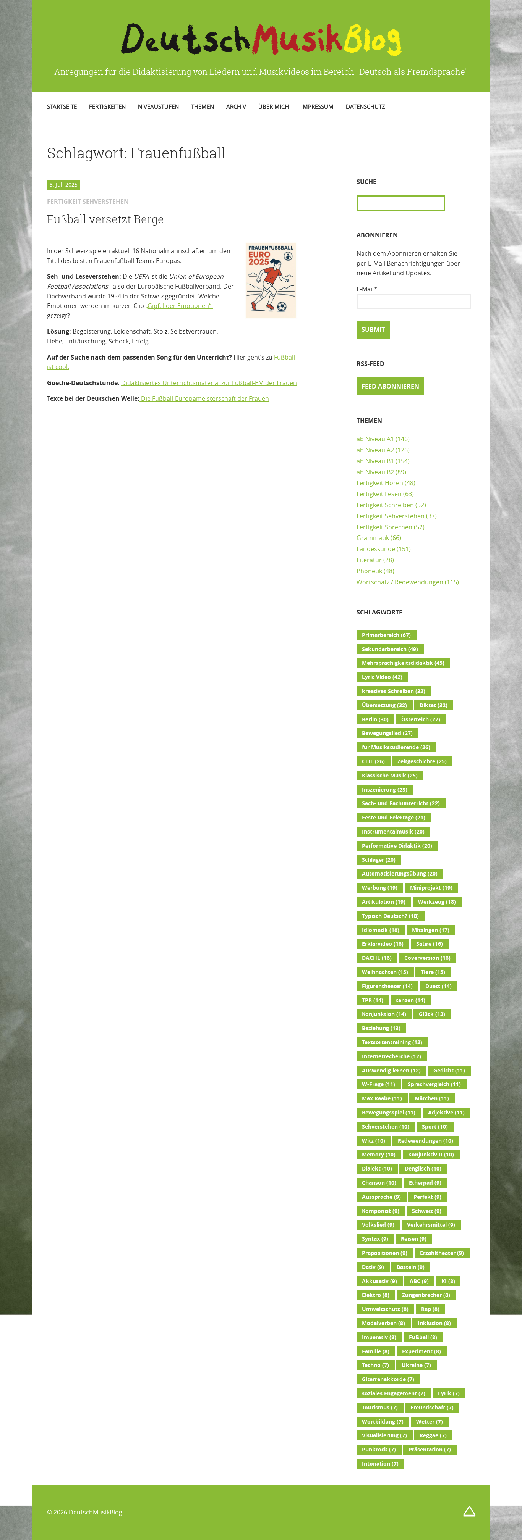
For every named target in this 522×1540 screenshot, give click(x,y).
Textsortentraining (392, 1042)
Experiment (421, 1351)
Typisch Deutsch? (390, 916)
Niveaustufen (158, 106)
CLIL (373, 761)
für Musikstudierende (396, 747)
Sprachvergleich (434, 1084)
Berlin (375, 719)
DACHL (377, 958)
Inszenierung (384, 789)
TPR (372, 1000)
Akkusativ (379, 1281)
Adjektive (446, 1112)
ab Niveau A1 (375, 439)
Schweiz (426, 1211)
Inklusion (434, 1323)
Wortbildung (383, 1422)
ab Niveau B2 (375, 472)
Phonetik (369, 571)
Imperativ (379, 1337)
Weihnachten (385, 972)
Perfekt (427, 1197)
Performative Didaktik (397, 846)
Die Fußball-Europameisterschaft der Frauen (205, 398)
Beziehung (381, 1028)
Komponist (380, 1211)
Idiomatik (380, 930)
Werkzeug (437, 902)
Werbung (379, 888)
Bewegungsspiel (388, 1112)
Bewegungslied (387, 733)
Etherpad (425, 1183)
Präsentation (430, 1449)
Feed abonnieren (390, 386)
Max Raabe (382, 1098)
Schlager (379, 860)
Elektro (375, 1295)
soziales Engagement (393, 1393)
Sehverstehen (385, 1126)
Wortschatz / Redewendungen (400, 582)
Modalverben (383, 1323)
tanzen (410, 1000)
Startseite (62, 106)
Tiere (433, 972)
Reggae (433, 1435)
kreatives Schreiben (393, 691)
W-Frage (378, 1084)
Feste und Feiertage (393, 817)
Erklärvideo (383, 944)
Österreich (420, 719)
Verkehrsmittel (431, 1225)
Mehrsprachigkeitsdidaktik (403, 663)
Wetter (429, 1422)
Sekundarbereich (390, 649)
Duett (438, 986)
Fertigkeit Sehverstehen (391, 516)
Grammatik (373, 538)
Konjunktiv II (431, 1154)
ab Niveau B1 (375, 461)
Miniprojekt (431, 888)
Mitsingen (430, 930)
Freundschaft (432, 1407)
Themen (202, 106)
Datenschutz (365, 106)
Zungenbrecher (426, 1295)
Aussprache (381, 1197)
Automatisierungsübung (400, 873)
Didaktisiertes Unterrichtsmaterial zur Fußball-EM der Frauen (209, 383)
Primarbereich (386, 635)
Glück (432, 1014)
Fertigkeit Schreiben (385, 505)
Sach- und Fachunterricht (401, 803)
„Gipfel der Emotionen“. (179, 306)
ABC (419, 1281)
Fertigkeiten (107, 106)
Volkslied (378, 1225)
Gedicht (449, 1070)
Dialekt (377, 1168)
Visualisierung (384, 1435)
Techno (375, 1365)
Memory (379, 1154)
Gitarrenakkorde (388, 1379)
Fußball (423, 1337)
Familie (375, 1351)
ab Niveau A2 (375, 450)
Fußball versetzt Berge (105, 219)
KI (448, 1281)
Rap (430, 1309)
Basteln (411, 1267)
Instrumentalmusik (393, 831)
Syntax (375, 1239)
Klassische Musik (390, 775)
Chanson (379, 1183)
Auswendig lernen (391, 1070)
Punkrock (379, 1449)
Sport (435, 1126)
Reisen (413, 1239)
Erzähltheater (442, 1253)
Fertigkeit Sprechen (384, 527)
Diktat (433, 705)
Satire (429, 944)
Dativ (373, 1267)
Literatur (369, 560)
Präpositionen (384, 1253)
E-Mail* (367, 289)
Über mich (273, 106)
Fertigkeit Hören (380, 483)
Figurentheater (387, 986)
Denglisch (423, 1168)
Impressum (317, 106)
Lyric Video (382, 677)
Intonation (380, 1463)
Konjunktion (384, 1014)
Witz (373, 1141)
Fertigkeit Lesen (379, 494)
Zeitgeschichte (422, 761)
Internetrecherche (391, 1056)
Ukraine (416, 1365)
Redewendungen (425, 1141)
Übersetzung (384, 705)
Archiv (236, 106)
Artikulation (383, 902)
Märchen (432, 1098)
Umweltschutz (385, 1309)
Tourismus (380, 1407)
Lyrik (449, 1393)
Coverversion (427, 958)
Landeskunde (376, 549)
